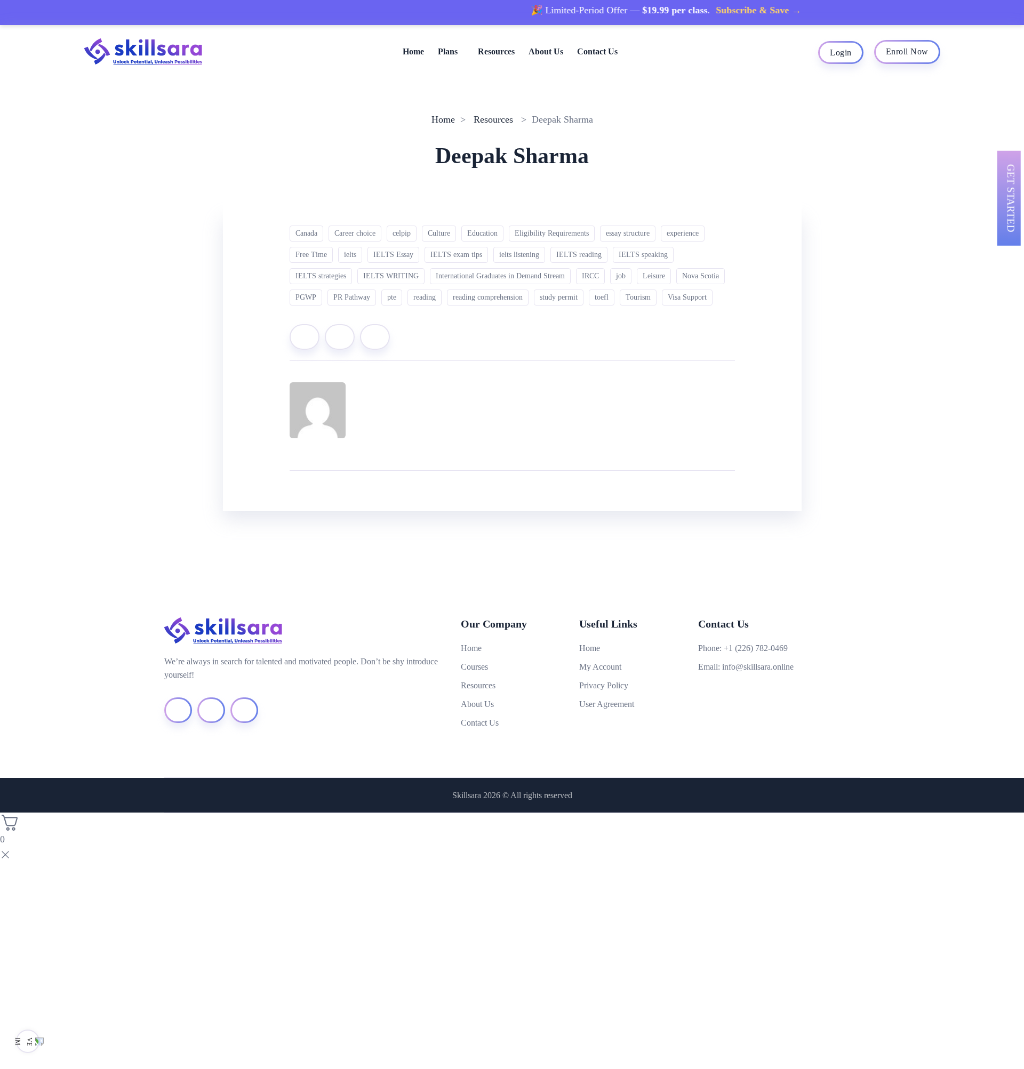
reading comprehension (488, 297)
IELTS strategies (320, 276)
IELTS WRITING (391, 276)
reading (424, 297)
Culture (439, 233)
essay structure (628, 233)
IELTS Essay (393, 255)
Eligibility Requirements (552, 233)
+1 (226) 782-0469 (756, 648)
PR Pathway (351, 297)
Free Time (311, 255)
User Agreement (606, 704)
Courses (474, 666)
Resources (496, 51)
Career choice (354, 233)
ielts (350, 255)
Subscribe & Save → (738, 10)
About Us (546, 51)
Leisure (654, 276)
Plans (448, 51)
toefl (602, 297)
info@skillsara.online (758, 666)
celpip (402, 233)
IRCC (590, 276)
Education (482, 233)
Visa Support (687, 297)
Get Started (1011, 198)
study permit (559, 297)
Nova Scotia (700, 276)
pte (391, 297)
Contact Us (597, 51)
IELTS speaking (643, 255)
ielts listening (519, 255)
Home (413, 51)
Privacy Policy (603, 685)
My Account (600, 666)
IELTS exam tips (456, 255)
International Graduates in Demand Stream (500, 276)
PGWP (305, 297)
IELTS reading (579, 255)
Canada (306, 233)
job (621, 276)
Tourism (638, 297)
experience (683, 233)
